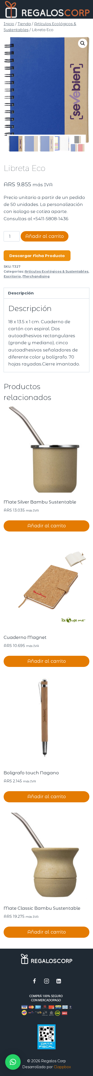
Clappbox (62, 1067)
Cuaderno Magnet (25, 637)
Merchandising (36, 276)
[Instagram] (46, 981)
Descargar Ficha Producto (37, 255)
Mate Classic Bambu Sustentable (42, 908)
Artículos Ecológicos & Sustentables (56, 271)
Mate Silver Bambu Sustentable (40, 502)
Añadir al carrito (44, 236)
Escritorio (12, 276)
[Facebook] (34, 981)
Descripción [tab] (21, 293)
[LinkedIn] (58, 981)
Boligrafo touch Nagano (31, 772)
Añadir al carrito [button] (46, 526)
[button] (82, 43)
